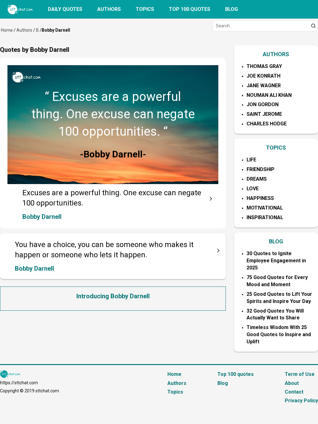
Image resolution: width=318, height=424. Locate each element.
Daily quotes (65, 9)
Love (253, 189)
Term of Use (300, 374)
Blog (231, 9)
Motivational (265, 208)
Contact (294, 392)
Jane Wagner (264, 85)
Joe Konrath (263, 76)
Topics (145, 9)
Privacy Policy (301, 401)
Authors (109, 9)
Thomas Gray (264, 66)
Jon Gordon (263, 104)
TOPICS (276, 147)
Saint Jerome (264, 114)
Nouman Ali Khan (269, 95)
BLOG (276, 241)
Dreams (257, 179)
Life (251, 160)
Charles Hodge (267, 124)
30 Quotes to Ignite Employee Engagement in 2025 (276, 260)
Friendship (261, 169)
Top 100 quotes (189, 9)
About (292, 383)
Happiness (260, 198)
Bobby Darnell (41, 216)
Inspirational (265, 217)
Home (7, 30)
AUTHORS (276, 54)
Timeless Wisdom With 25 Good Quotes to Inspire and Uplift (279, 334)
